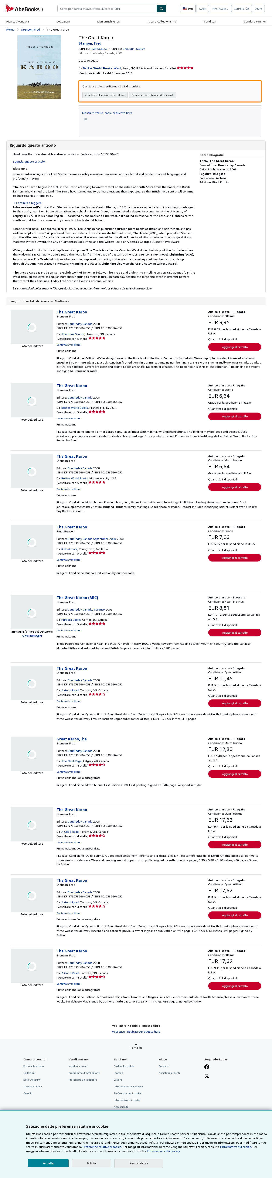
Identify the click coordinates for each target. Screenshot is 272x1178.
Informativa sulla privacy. (163, 1151)
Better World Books (74, 407)
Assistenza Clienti (169, 1072)
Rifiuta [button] (91, 1163)
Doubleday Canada (80, 324)
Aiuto (258, 8)
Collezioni (63, 21)
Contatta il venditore (69, 344)
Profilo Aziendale (124, 1066)
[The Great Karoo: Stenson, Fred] (39, 37)
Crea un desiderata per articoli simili (153, 95)
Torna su (136, 1047)
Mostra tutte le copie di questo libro (107, 113)
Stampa (118, 1072)
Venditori (210, 21)
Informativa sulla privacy (128, 1086)
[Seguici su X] (206, 1076)
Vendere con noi (255, 21)
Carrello (28, 1093)
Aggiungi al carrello (235, 347)
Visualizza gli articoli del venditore (105, 95)
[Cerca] (161, 8)
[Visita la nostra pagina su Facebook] (206, 1067)
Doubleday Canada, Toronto (86, 609)
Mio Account (220, 8)
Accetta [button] (48, 1163)
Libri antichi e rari (108, 21)
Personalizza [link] (138, 1163)
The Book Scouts (72, 334)
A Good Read (70, 690)
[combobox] (106, 8)
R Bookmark (69, 549)
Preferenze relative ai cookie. (102, 1147)
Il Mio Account (31, 1079)
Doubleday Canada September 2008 (92, 539)
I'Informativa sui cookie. (236, 1147)
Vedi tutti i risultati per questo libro (136, 1031)
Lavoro (118, 1079)
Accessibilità (121, 1106)
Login (202, 8)
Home (10, 29)
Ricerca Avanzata (17, 21)
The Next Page (71, 761)
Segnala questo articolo (29, 161)
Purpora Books (71, 619)
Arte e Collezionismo (162, 21)
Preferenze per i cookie (128, 1093)
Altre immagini (32, 635)
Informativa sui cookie (127, 1100)
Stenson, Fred (30, 29)
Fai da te (164, 1066)
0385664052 (99, 49)
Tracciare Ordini (32, 1086)
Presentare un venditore (83, 1079)
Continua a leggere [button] (29, 203)
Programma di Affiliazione (84, 1072)
